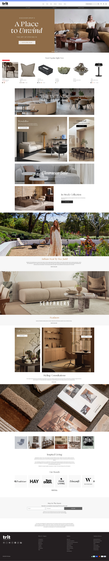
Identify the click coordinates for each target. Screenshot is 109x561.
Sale (51, 3)
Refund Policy (96, 548)
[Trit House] (5, 4)
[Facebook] (7, 543)
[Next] (94, 481)
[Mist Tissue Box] (46, 69)
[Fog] (22, 82)
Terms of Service (97, 546)
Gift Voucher (69, 545)
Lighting (39, 546)
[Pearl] (41, 82)
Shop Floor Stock (70, 548)
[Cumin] (4, 82)
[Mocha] (2, 82)
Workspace (40, 543)
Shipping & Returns (97, 539)
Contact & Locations (70, 540)
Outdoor (39, 545)
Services (60, 3)
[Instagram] (12, 543)
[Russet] (24, 82)
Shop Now (67, 201)
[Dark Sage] (56, 82)
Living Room (40, 539)
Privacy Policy (96, 549)
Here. (65, 512)
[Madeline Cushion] (28, 69)
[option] (54, 0)
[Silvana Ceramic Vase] (81, 69)
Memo (65, 3)
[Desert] (94, 82)
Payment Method (97, 542)
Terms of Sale (96, 545)
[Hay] (20, 82)
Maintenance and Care (98, 540)
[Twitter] (4, 543)
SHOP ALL (54, 490)
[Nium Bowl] (63, 69)
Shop (47, 3)
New (43, 3)
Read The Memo (70, 546)
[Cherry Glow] (93, 82)
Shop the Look (54, 266)
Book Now (54, 381)
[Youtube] (10, 543)
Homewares (40, 548)
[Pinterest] (15, 543)
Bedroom (40, 542)
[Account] (103, 4)
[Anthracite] (91, 82)
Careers (68, 549)
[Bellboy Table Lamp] (99, 69)
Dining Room (40, 540)
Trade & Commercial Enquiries (72, 542)
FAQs (94, 543)
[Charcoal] (38, 82)
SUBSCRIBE (73, 508)
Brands (55, 3)
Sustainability (69, 551)
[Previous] (15, 481)
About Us (68, 539)
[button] (52, 51)
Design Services (70, 543)
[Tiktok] (18, 543)
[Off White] (57, 82)
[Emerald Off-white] (40, 82)
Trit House (8, 556)
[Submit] (98, 4)
